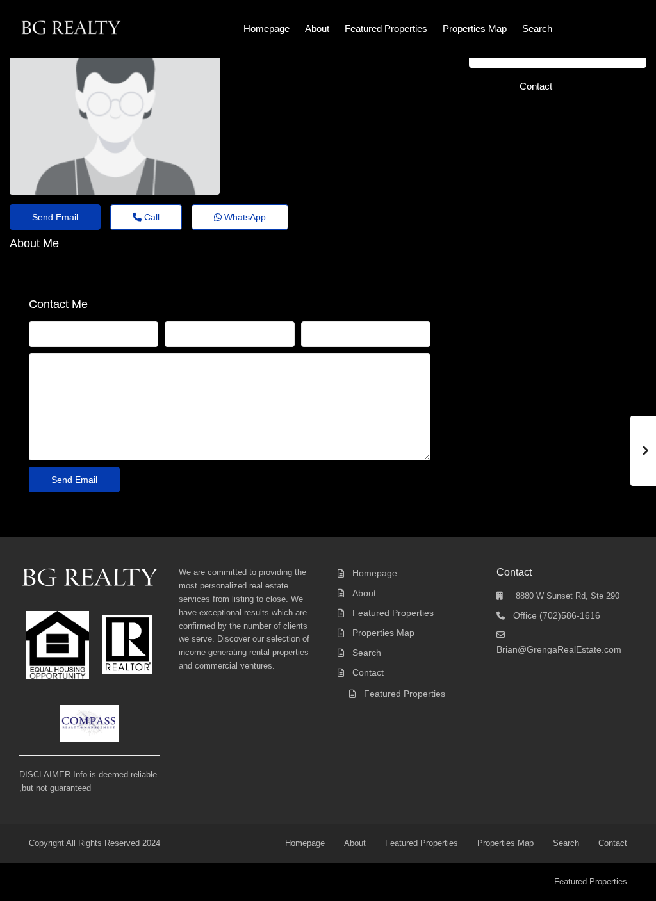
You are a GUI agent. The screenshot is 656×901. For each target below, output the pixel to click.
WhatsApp (244, 217)
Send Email (55, 217)
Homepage (266, 28)
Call (151, 217)
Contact (536, 86)
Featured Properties (386, 28)
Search (537, 28)
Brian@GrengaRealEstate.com (558, 649)
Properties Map (475, 28)
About (317, 28)
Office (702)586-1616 (556, 615)
